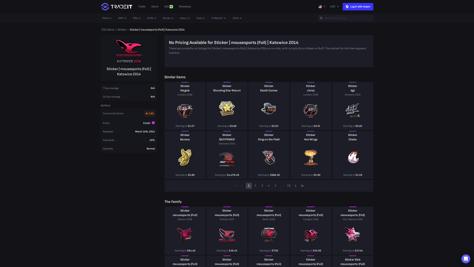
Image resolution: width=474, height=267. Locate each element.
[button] (465, 258)
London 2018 (185, 94)
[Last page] (302, 186)
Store (154, 6)
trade (141, 6)
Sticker (185, 86)
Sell (166, 6)
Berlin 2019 (269, 219)
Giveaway (185, 6)
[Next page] (295, 186)
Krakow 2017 (227, 219)
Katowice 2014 (227, 143)
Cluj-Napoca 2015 (353, 219)
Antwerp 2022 (353, 94)
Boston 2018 (185, 219)
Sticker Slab (352, 259)
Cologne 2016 (310, 219)
